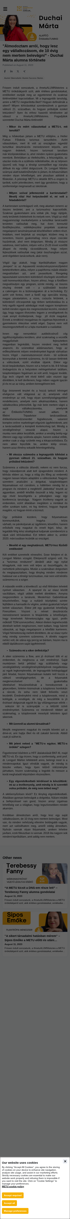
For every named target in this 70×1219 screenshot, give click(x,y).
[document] (35, 1188)
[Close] (65, 1161)
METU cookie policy (13, 1186)
